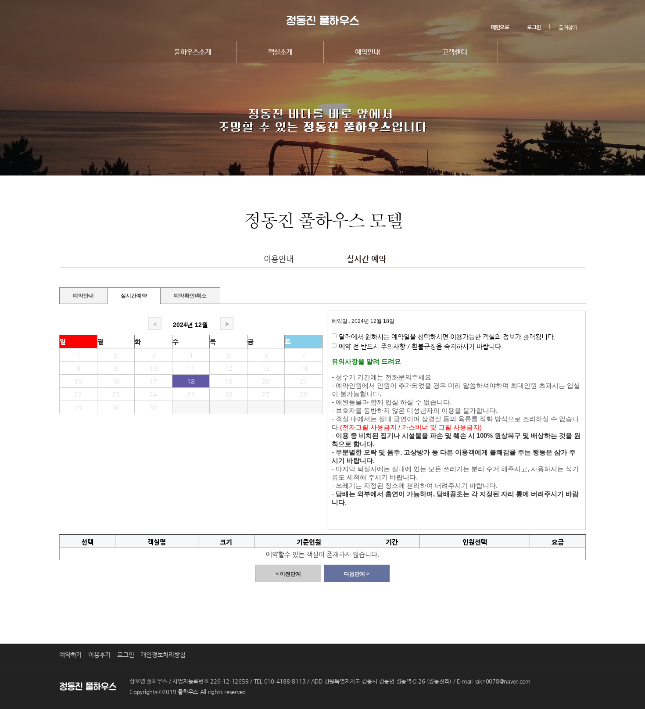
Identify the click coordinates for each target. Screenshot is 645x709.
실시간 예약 (366, 258)
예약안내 (367, 52)
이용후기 (99, 654)
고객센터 (454, 52)
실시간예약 (134, 296)
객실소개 (280, 52)
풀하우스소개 (192, 52)
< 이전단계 (288, 574)
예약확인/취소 (190, 295)
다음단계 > (356, 574)
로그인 (125, 654)
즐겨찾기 (568, 27)
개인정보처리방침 (162, 654)
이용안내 (279, 258)
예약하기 (70, 654)
